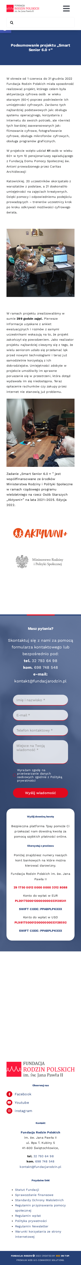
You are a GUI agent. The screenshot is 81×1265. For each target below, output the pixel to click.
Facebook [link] (23, 1094)
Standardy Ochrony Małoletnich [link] (39, 1200)
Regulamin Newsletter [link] (31, 1226)
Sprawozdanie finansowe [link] (34, 1195)
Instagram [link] (23, 1111)
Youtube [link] (22, 1103)
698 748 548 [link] (46, 667)
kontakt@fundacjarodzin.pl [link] (40, 681)
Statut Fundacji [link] (27, 1189)
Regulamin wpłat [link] (28, 1215)
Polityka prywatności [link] (31, 1221)
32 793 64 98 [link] (44, 660)
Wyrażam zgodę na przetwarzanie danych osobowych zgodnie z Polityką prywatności (39, 775)
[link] (22, 6)
